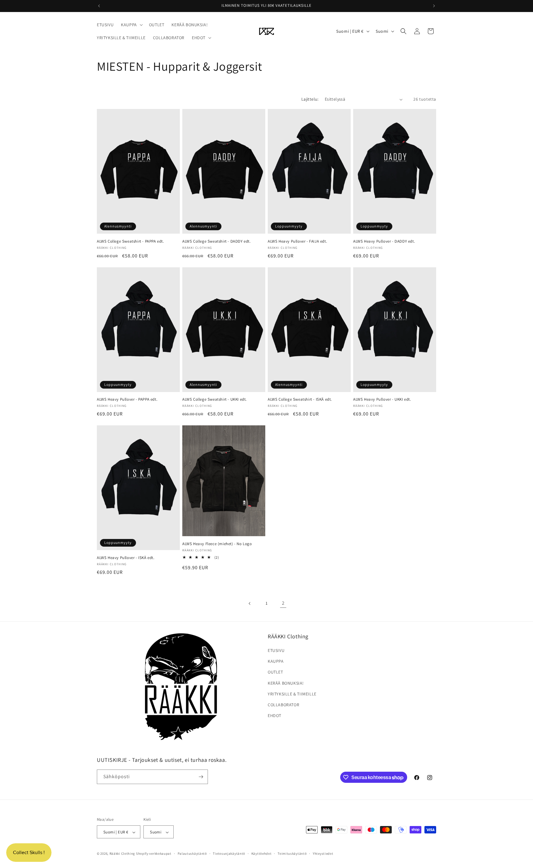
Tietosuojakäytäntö (229, 853)
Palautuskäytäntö (192, 853)
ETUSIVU (276, 650)
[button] (131, 24)
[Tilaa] (201, 777)
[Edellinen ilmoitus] (99, 6)
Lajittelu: (310, 99)
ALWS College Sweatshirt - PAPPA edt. (130, 241)
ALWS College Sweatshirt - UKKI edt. (214, 399)
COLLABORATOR (283, 704)
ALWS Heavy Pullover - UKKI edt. (382, 399)
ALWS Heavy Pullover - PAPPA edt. (127, 399)
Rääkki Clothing (122, 854)
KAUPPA (276, 661)
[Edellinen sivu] (250, 603)
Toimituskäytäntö (292, 853)
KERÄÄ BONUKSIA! (286, 683)
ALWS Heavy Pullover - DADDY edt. (384, 241)
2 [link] (283, 603)
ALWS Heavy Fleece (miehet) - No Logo (217, 543)
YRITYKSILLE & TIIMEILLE (292, 694)
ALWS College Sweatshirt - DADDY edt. (216, 241)
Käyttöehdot (261, 853)
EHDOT (274, 715)
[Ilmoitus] (434, 6)
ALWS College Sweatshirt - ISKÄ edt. (300, 399)
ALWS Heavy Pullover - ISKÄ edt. (126, 557)
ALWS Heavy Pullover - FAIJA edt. (297, 241)
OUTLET (275, 672)
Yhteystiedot (323, 853)
